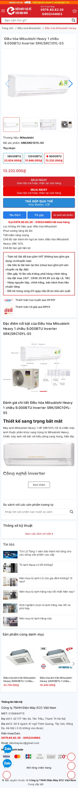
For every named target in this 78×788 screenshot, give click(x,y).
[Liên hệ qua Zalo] (7, 763)
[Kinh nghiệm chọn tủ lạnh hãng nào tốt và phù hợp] (10, 608)
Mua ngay (39, 181)
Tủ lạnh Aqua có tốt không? (36, 564)
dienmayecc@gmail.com (24, 742)
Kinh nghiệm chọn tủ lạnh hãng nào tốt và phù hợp (44, 606)
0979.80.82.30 (52, 8)
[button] (70, 84)
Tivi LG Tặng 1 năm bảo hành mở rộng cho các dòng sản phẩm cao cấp (45, 553)
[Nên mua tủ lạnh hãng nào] (10, 621)
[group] (39, 84)
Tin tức (9, 544)
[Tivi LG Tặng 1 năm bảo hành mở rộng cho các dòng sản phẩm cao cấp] (10, 554)
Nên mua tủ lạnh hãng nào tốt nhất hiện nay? (47, 591)
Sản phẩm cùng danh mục (23, 634)
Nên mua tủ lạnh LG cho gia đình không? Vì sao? (45, 580)
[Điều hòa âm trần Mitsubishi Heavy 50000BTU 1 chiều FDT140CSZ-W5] (20, 658)
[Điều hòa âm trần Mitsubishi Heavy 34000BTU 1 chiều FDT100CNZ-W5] (57, 658)
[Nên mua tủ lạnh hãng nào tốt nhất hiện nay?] (10, 595)
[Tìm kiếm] (73, 20)
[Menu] (3, 11)
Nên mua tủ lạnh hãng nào (35, 618)
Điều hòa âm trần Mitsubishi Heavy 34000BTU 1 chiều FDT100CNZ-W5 (56, 679)
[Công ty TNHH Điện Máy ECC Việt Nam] (19, 11)
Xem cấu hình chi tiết (38, 533)
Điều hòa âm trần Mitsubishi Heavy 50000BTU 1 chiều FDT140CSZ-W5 (19, 679)
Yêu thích (14, 214)
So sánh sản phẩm (63, 215)
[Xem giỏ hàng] (75, 11)
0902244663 (52, 14)
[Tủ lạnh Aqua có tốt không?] (10, 568)
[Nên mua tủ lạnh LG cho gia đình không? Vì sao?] (10, 581)
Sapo (47, 784)
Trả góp (39, 214)
